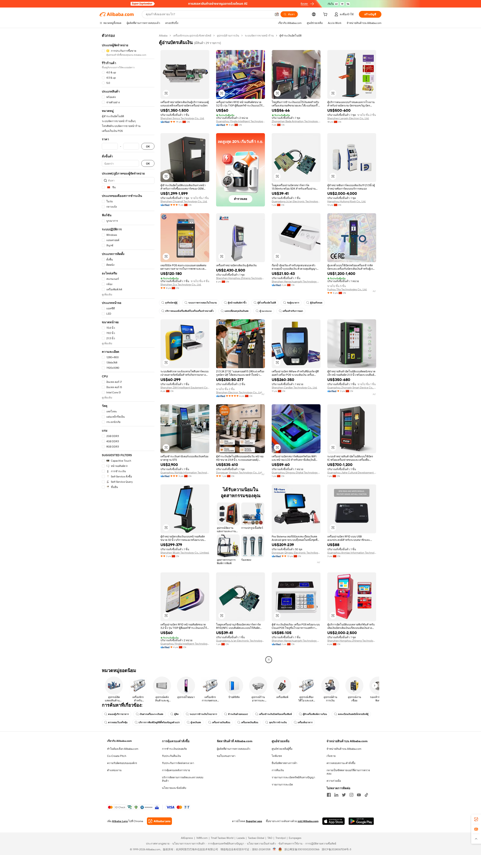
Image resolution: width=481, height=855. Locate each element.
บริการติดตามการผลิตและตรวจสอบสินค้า (182, 779)
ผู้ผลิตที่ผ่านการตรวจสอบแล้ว (233, 748)
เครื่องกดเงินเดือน (249, 722)
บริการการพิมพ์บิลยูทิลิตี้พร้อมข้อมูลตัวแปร (159, 722)
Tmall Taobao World (222, 837)
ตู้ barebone (265, 311)
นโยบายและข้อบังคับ (174, 787)
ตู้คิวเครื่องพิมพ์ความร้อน (315, 714)
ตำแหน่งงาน (114, 770)
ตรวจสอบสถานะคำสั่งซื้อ (341, 763)
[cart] (326, 14)
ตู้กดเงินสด (196, 722)
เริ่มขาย (331, 755)
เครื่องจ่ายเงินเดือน (221, 722)
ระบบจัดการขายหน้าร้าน (259, 35)
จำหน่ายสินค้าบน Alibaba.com (344, 748)
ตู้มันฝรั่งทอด (316, 302)
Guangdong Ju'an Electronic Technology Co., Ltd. (296, 201)
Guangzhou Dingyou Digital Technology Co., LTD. (296, 472)
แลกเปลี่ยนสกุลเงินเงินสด (237, 311)
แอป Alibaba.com (308, 821)
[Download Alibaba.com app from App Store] (333, 821)
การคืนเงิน (278, 770)
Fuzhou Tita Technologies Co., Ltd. (347, 289)
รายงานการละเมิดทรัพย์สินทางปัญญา (293, 777)
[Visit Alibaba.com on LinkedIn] (336, 795)
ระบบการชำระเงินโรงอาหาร (203, 714)
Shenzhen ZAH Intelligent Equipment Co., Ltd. (184, 387)
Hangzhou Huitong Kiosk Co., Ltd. (346, 201)
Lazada (241, 837)
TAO (269, 837)
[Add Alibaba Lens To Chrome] (159, 821)
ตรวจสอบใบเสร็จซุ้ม (118, 722)
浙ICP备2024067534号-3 (336, 849)
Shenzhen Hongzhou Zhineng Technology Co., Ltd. (240, 278)
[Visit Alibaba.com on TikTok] (366, 795)
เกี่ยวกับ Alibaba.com (119, 740)
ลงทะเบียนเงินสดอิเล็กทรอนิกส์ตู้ (353, 714)
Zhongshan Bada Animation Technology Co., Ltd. (296, 121)
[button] (277, 14)
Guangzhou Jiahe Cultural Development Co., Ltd (351, 472)
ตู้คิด (176, 714)
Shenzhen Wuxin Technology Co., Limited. (184, 552)
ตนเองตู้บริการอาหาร (118, 714)
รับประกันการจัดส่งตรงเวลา (178, 763)
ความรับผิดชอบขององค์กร (122, 763)
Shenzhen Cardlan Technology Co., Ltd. (294, 387)
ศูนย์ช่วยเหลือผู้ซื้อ (282, 748)
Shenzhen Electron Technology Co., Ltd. (239, 392)
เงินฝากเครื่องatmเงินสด (151, 714)
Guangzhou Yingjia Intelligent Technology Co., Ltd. (240, 121)
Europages (295, 837)
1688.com (202, 837)
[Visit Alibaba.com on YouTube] (359, 795)
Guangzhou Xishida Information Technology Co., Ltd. (184, 472)
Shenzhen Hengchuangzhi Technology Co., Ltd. (296, 281)
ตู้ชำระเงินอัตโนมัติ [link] (290, 35)
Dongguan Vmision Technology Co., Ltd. (239, 472)
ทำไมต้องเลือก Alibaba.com (122, 748)
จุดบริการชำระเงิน (278, 722)
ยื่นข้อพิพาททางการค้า (284, 763)
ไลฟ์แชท (277, 755)
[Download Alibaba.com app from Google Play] (361, 821)
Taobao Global (256, 837)
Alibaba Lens (120, 821)
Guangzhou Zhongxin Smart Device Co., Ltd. (351, 387)
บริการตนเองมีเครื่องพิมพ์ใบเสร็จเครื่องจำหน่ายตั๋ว (189, 311)
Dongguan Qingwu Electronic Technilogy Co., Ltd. (296, 552)
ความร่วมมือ (334, 780)
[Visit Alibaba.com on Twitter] (344, 795)
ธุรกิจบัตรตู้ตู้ (171, 302)
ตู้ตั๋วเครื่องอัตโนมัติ (266, 302)
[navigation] (128, 348)
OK (148, 146)
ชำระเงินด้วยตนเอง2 (238, 714)
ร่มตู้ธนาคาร (293, 302)
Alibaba (163, 35)
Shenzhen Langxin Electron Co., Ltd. (348, 118)
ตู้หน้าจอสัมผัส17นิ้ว (237, 302)
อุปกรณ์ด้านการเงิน (228, 35)
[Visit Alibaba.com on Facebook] (329, 795)
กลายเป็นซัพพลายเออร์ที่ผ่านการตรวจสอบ (348, 772)
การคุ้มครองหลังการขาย (176, 770)
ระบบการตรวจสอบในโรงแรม (202, 302)
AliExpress (187, 837)
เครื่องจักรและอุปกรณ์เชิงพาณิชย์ (192, 35)
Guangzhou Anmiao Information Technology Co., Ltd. (351, 552)
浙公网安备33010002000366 (301, 849)
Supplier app (254, 821)
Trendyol (280, 837)
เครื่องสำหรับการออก (293, 311)
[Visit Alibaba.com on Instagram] (351, 795)
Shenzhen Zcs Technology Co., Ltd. (180, 284)
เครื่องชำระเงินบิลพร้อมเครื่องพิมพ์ (275, 714)
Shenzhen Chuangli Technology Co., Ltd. (183, 201)
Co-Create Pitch (116, 755)
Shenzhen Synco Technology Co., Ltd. (182, 118)
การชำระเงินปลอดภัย (174, 748)
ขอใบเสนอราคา (226, 755)
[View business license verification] (274, 849)
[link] (476, 819)
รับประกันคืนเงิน (171, 755)
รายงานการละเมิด (282, 784)
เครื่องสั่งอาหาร (305, 722)
